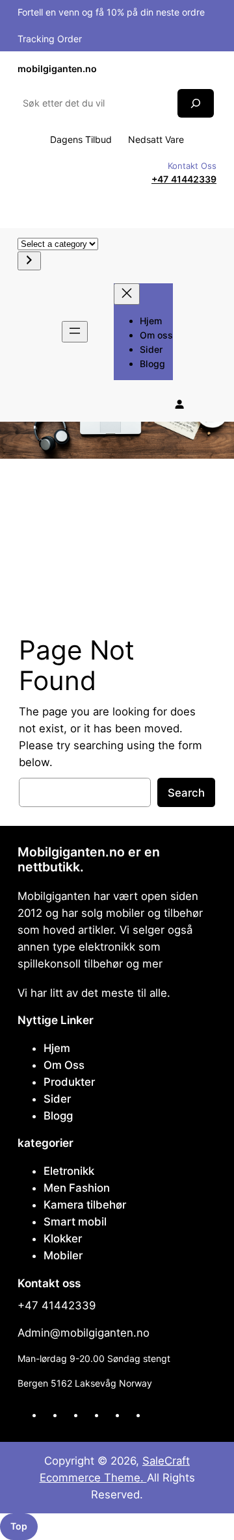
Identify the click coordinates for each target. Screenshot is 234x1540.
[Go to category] (29, 260)
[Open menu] (75, 331)
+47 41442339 (183, 179)
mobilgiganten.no (57, 68)
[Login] (178, 404)
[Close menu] (127, 294)
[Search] (195, 103)
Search (186, 792)
